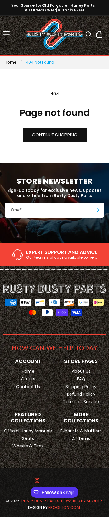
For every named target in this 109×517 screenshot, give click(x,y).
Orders (28, 379)
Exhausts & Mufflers (81, 431)
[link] (54, 255)
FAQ (81, 379)
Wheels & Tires (28, 446)
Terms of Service (81, 402)
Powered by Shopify (81, 501)
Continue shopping (55, 135)
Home (11, 62)
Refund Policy (81, 394)
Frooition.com (64, 507)
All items (81, 438)
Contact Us (28, 387)
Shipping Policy (81, 387)
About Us (81, 371)
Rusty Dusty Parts (40, 501)
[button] (6, 34)
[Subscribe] (97, 209)
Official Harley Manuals (28, 431)
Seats (28, 438)
